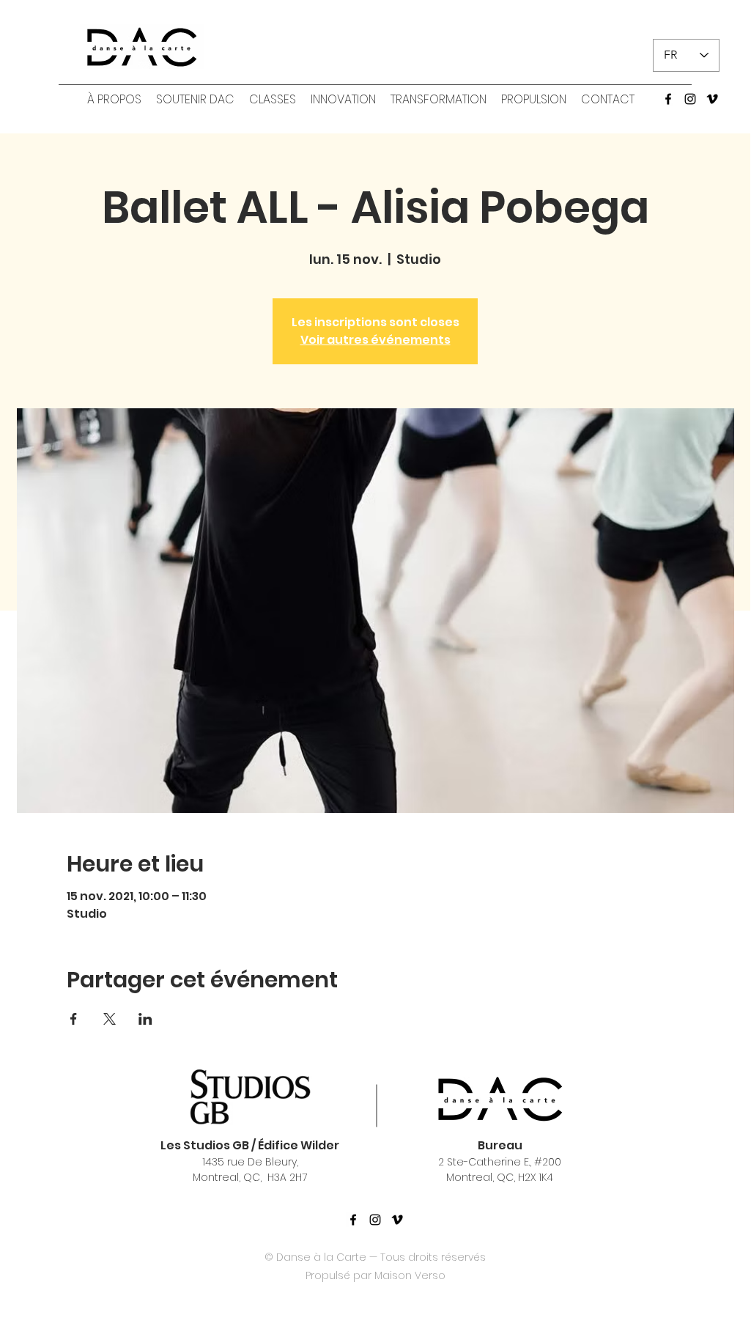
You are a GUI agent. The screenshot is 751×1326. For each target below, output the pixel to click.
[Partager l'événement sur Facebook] (74, 1019)
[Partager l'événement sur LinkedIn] (145, 1019)
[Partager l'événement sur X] (109, 1019)
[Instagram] (690, 99)
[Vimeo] (712, 99)
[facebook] (668, 99)
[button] (114, 100)
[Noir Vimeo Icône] (397, 1219)
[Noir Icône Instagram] (375, 1219)
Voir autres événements (375, 339)
